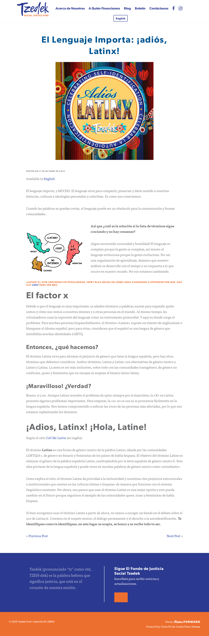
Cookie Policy (183, 626)
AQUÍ (35, 284)
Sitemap (195, 626)
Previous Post (38, 536)
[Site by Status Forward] (187, 621)
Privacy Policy (153, 626)
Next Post (173, 536)
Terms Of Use (168, 626)
